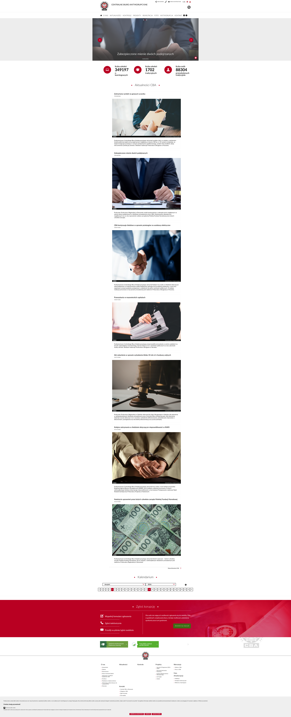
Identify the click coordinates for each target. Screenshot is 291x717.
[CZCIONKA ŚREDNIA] (183, 2)
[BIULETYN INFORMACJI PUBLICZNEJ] (190, 2)
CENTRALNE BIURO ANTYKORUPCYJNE (129, 5)
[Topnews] (100, 40)
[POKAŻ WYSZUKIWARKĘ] (189, 7)
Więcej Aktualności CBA (173, 568)
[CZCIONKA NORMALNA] (182, 1)
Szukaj (185, 584)
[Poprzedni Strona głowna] (101, 644)
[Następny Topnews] (191, 40)
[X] (186, 15)
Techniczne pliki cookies (10, 707)
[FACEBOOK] (184, 15)
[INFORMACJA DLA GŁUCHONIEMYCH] (166, 2)
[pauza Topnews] (195, 57)
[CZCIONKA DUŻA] (184, 2)
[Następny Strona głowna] (188, 644)
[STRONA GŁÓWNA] (101, 15)
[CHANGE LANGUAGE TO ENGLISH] (187, 2)
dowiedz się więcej (181, 626)
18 (149, 589)
